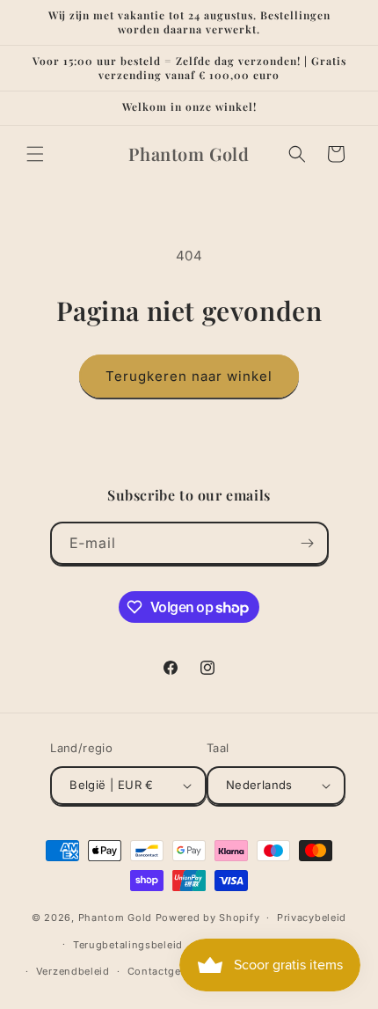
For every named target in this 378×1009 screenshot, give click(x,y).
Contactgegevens (173, 971)
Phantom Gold (115, 917)
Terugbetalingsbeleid (128, 945)
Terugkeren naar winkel (189, 376)
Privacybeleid (311, 917)
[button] (35, 154)
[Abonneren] (307, 543)
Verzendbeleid (73, 971)
